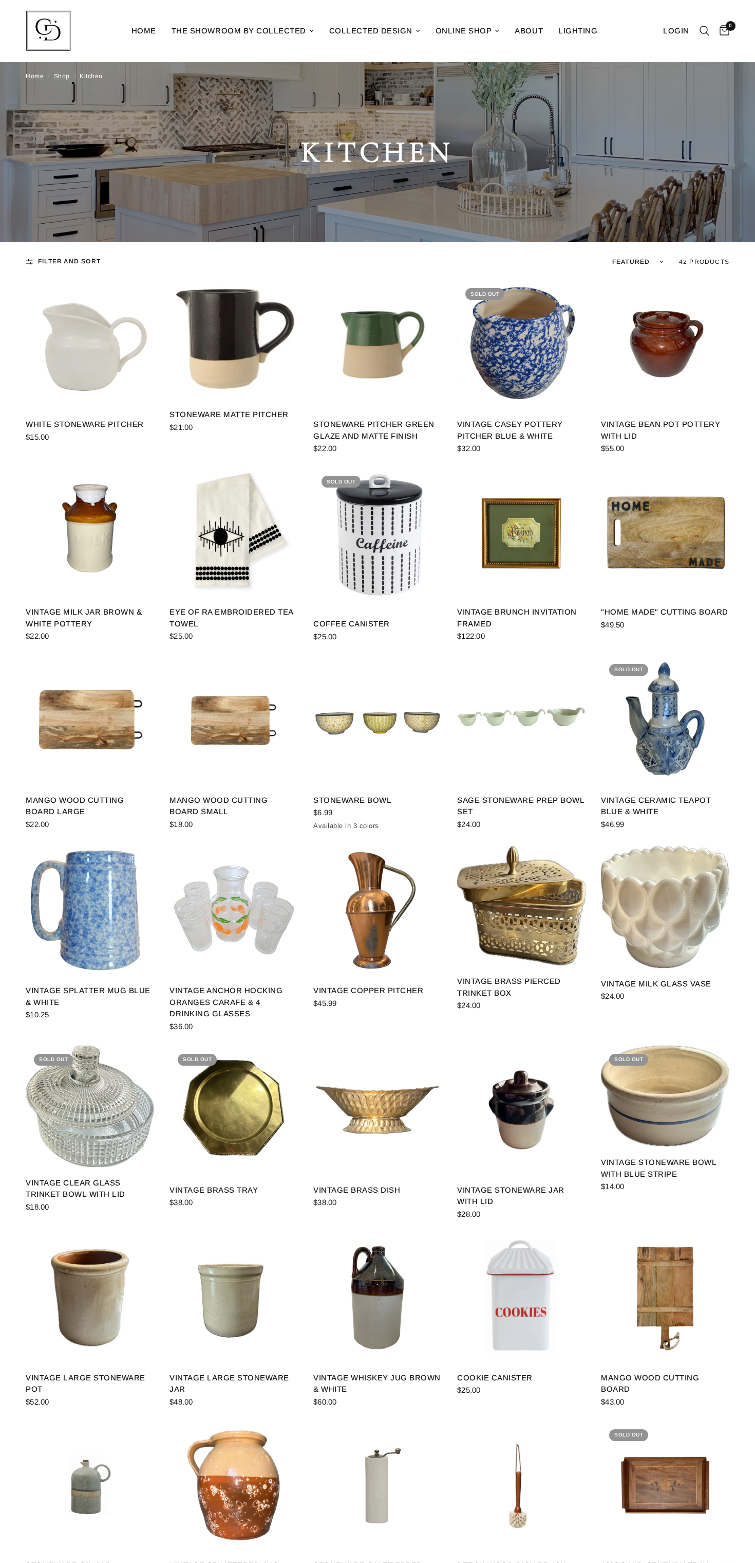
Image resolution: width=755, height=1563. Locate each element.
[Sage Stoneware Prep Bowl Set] (521, 720)
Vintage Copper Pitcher (368, 990)
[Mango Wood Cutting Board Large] (90, 720)
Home (143, 30)
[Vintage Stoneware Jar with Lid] (521, 1110)
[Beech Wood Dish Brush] (521, 1485)
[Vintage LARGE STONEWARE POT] (90, 1297)
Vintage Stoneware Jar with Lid (510, 1195)
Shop (62, 76)
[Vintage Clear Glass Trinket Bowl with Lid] (90, 1106)
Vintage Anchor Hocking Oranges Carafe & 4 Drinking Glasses (225, 1002)
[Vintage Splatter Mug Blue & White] (90, 910)
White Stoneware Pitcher (85, 424)
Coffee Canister (351, 623)
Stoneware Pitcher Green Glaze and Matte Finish (374, 430)
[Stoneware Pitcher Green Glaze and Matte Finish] (377, 344)
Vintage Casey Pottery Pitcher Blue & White (510, 430)
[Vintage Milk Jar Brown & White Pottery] (90, 532)
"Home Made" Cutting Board (664, 611)
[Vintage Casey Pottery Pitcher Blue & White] (521, 344)
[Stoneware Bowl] (377, 720)
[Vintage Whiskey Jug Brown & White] (377, 1297)
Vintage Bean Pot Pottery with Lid (660, 430)
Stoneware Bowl (352, 800)
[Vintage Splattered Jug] (233, 1485)
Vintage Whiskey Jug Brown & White (377, 1383)
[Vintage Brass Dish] (377, 1110)
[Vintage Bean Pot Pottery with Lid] (665, 344)
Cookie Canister (495, 1377)
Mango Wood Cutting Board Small (218, 806)
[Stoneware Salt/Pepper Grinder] (377, 1485)
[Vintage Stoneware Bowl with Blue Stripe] (665, 1096)
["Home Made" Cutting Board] (665, 532)
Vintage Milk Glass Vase (656, 983)
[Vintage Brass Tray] (233, 1110)
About (529, 30)
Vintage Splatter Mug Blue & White (88, 996)
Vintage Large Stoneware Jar (229, 1383)
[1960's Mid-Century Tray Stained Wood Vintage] (665, 1485)
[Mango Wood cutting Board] (665, 1297)
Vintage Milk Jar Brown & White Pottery (84, 617)
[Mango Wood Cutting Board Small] (233, 720)
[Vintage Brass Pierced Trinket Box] (521, 905)
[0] (721, 31)
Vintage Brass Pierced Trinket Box (509, 987)
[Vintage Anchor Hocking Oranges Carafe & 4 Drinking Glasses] (233, 910)
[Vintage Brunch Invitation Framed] (521, 532)
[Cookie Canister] (521, 1297)
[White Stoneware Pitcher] (90, 344)
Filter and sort (69, 261)
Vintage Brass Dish (356, 1189)
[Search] (704, 31)
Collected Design (370, 30)
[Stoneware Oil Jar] (90, 1485)
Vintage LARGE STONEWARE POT (85, 1383)
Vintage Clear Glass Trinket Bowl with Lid (75, 1188)
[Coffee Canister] (377, 538)
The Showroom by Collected (239, 30)
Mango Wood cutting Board (650, 1383)
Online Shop (464, 30)
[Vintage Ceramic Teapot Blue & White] (665, 720)
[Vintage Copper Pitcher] (377, 910)
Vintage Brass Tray (213, 1189)
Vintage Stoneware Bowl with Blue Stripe (658, 1168)
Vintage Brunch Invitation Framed (517, 617)
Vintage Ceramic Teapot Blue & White (656, 806)
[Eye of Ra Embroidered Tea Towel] (233, 532)
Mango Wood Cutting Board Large (75, 806)
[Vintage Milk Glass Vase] (665, 907)
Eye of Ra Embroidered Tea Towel (231, 617)
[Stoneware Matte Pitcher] (233, 339)
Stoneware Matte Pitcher (229, 414)
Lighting (577, 30)
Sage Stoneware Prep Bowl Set (520, 806)
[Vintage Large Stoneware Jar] (233, 1297)
